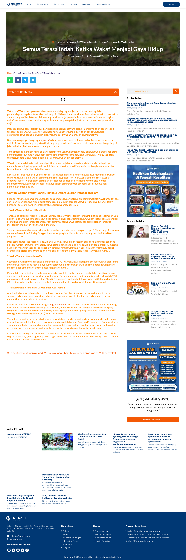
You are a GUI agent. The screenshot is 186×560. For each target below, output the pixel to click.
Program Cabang (102, 4)
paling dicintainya (56, 304)
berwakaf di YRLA (77, 42)
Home (28, 4)
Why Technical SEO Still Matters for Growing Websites (57, 496)
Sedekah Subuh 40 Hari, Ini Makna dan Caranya (162, 313)
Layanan (73, 4)
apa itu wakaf (62, 42)
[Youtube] (18, 550)
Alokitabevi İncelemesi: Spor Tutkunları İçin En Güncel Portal (151, 104)
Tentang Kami (42, 4)
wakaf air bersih (93, 42)
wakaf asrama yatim (111, 42)
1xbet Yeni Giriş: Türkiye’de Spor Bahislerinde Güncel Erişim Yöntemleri (152, 151)
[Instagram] (13, 550)
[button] (10, 80)
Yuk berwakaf (127, 42)
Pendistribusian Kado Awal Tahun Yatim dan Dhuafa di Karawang (56, 477)
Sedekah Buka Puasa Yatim (163, 284)
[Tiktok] (27, 550)
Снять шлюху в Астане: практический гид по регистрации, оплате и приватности (152, 136)
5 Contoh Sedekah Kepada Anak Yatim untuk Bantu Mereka (163, 256)
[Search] (176, 91)
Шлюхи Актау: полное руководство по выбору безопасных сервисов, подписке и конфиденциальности (152, 120)
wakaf (46, 140)
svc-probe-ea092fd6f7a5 (19, 434)
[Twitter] (22, 550)
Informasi (86, 4)
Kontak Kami (59, 4)
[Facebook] (9, 550)
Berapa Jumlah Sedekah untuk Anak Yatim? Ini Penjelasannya (163, 229)
